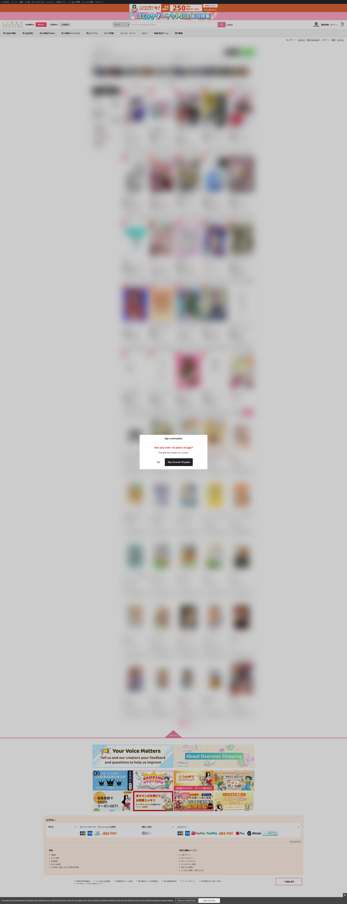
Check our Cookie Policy (186, 900)
